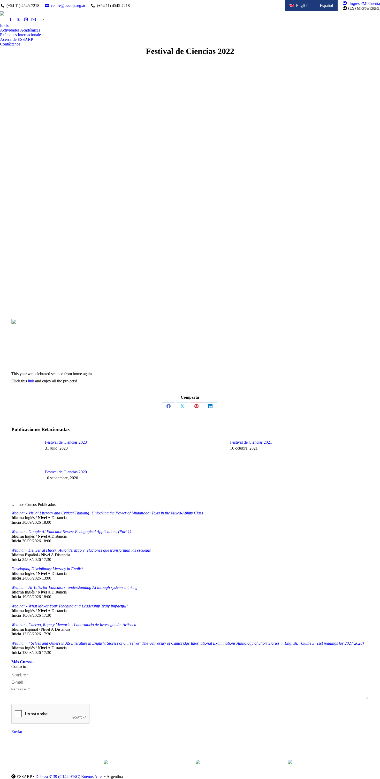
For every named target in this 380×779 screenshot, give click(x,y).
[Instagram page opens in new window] (25, 19)
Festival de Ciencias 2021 (251, 442)
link (31, 381)
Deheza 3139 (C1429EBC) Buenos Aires (69, 776)
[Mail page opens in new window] (33, 19)
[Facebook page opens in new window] (10, 19)
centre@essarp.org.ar (68, 5)
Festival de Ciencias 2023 (66, 442)
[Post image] (25, 451)
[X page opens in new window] (18, 19)
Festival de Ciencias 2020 (66, 472)
